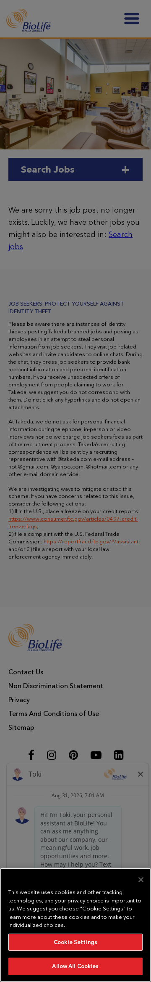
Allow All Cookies (75, 966)
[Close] (141, 879)
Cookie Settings (75, 942)
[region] (75, 925)
